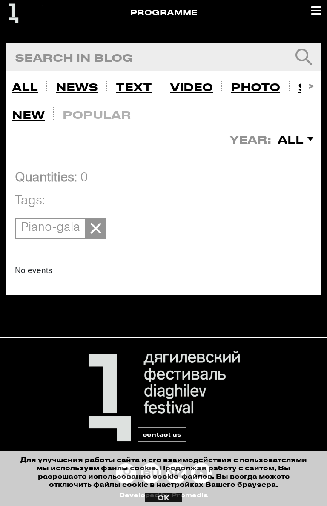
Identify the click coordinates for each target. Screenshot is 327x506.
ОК (163, 497)
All (25, 86)
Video (191, 86)
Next (311, 85)
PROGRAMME (163, 12)
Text (134, 86)
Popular (97, 114)
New (28, 114)
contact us (162, 434)
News (77, 86)
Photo (255, 86)
